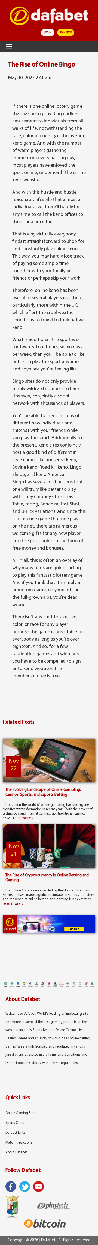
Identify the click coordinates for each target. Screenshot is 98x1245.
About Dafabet (16, 1152)
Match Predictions (18, 1142)
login (47, 32)
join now (66, 32)
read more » (23, 818)
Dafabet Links (15, 1133)
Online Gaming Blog (20, 1113)
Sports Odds (14, 1123)
